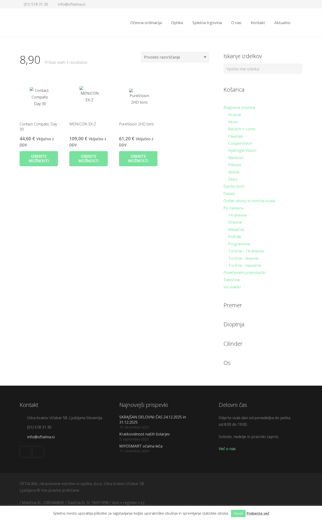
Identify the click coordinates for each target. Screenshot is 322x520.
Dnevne (235, 222)
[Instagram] (38, 452)
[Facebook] (25, 452)
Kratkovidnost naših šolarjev (144, 434)
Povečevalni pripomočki (244, 272)
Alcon (233, 121)
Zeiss (232, 179)
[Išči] (300, 22)
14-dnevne (237, 215)
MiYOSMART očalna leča (140, 446)
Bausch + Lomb (242, 129)
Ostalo (229, 193)
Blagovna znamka (239, 107)
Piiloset (234, 164)
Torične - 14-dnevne (246, 251)
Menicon (236, 157)
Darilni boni (233, 186)
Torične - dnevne (243, 258)
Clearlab (235, 136)
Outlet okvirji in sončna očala (249, 200)
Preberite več (258, 513)
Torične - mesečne (244, 265)
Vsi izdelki (232, 287)
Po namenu (233, 208)
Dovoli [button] (238, 513)
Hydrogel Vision (242, 150)
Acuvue (234, 114)
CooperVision (240, 143)
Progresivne (239, 244)
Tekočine (231, 279)
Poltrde (234, 236)
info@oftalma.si (41, 436)
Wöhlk (233, 172)
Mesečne (236, 229)
